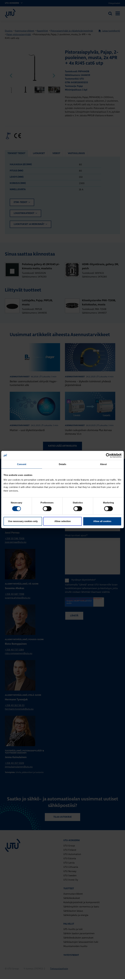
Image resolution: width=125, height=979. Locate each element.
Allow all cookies (102, 521)
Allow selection (62, 521)
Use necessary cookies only (23, 521)
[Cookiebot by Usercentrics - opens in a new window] (108, 455)
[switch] (47, 508)
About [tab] (103, 464)
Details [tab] (62, 464)
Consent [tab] (21, 464)
